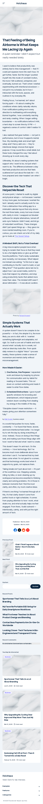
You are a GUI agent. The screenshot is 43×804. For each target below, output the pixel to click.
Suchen (5, 582)
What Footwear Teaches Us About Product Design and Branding (19, 616)
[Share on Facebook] (15, 530)
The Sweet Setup (22, 236)
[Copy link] (28, 530)
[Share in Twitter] (19, 530)
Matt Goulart (8, 419)
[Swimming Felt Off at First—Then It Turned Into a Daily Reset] (21, 739)
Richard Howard (24, 315)
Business (8, 657)
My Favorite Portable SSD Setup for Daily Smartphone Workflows (19, 608)
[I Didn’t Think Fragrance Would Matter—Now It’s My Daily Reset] (8, 549)
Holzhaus (21, 3)
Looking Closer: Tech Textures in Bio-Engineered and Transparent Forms (20, 632)
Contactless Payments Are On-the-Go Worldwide (21, 624)
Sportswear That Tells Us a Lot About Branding (21, 600)
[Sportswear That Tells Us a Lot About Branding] (21, 665)
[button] (3, 3)
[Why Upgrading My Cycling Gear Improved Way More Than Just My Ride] (8, 568)
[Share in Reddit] (24, 530)
